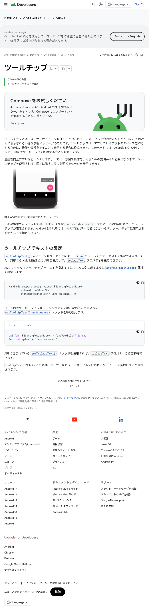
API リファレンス (62, 500)
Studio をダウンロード (65, 506)
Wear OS (106, 444)
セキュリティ (11, 450)
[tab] (13, 325)
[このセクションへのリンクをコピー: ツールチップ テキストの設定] (65, 248)
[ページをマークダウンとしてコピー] (63, 69)
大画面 (104, 438)
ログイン (139, 4)
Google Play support (112, 500)
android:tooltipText (121, 267)
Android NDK (60, 512)
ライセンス (29, 583)
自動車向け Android (112, 456)
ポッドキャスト (13, 473)
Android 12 (10, 517)
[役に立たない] (142, 55)
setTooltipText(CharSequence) (27, 312)
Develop (10, 18)
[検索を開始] (94, 4)
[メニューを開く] (5, 4)
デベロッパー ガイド (64, 494)
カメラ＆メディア (63, 456)
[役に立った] (136, 55)
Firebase (9, 558)
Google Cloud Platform (17, 564)
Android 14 (10, 506)
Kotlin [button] (12, 325)
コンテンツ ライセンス (66, 397)
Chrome (9, 552)
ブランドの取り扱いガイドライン (59, 583)
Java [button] (28, 325)
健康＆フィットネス (64, 450)
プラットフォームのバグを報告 (118, 488)
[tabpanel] (74, 337)
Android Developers (14, 54)
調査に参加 (107, 506)
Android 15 (10, 500)
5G (54, 467)
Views (60, 18)
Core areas (32, 18)
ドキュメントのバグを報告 (116, 494)
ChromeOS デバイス (113, 450)
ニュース (9, 461)
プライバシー (60, 461)
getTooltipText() (44, 353)
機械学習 (58, 444)
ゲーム (56, 438)
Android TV (107, 461)
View (79, 256)
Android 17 (10, 488)
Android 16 (10, 494)
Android (9, 438)
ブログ (8, 467)
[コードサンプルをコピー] (142, 282)
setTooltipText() (18, 256)
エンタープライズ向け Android (22, 444)
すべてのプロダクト (15, 570)
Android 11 (10, 523)
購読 (58, 592)
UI (49, 18)
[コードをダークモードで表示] (138, 282)
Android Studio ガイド (65, 488)
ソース (8, 456)
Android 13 (10, 512)
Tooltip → (17, 123)
